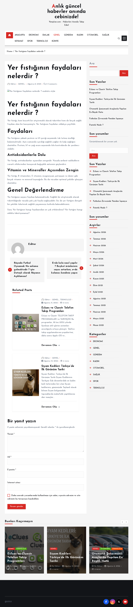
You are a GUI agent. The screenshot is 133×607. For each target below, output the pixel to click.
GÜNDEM (68, 35)
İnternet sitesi (13, 483)
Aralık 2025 (98, 272)
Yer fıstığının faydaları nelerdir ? (30, 51)
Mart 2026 (98, 259)
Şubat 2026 (98, 266)
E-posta (11, 470)
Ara (91, 63)
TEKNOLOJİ (42, 41)
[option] (34, 550)
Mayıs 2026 (98, 252)
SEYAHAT (19, 41)
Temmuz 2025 (99, 305)
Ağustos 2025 (99, 299)
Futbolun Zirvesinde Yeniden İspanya (106, 119)
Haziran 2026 (99, 246)
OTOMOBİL (92, 35)
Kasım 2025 (98, 279)
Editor (13, 84)
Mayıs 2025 (98, 319)
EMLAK (46, 35)
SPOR (30, 41)
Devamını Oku (49, 345)
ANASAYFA (20, 35)
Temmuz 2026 (99, 239)
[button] (122, 522)
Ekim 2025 (98, 286)
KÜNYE (55, 41)
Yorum (10, 434)
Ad (9, 457)
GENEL (57, 35)
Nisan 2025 (98, 325)
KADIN (80, 35)
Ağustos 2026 (99, 232)
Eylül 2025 (98, 292)
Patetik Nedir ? (96, 125)
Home (9, 51)
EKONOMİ (34, 35)
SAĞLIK (105, 35)
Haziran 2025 (99, 312)
